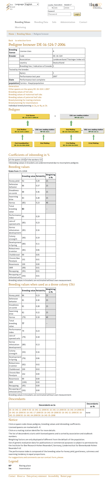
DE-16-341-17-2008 (32, 412)
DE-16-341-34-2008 (29, 415)
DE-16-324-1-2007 (29, 89)
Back (11, 40)
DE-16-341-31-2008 (67, 412)
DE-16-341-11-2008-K (18, 409)
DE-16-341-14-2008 (72, 409)
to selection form (23, 40)
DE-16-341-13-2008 (55, 409)
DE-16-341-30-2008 (49, 412)
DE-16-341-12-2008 (37, 409)
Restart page (66, 476)
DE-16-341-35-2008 (46, 415)
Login (77, 14)
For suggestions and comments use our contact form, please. (36, 457)
